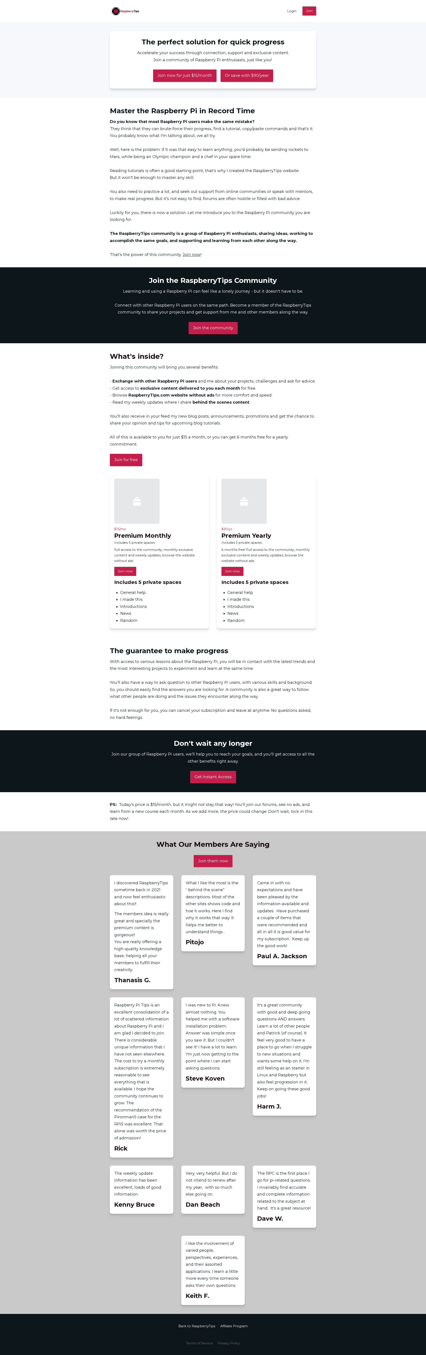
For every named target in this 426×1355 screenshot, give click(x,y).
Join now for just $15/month (185, 75)
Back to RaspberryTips (196, 1326)
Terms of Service (199, 1343)
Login (291, 11)
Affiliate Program (234, 1326)
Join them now (213, 861)
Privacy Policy (229, 1343)
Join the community (213, 327)
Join (309, 11)
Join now (192, 254)
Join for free (126, 459)
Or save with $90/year (247, 75)
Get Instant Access (213, 776)
